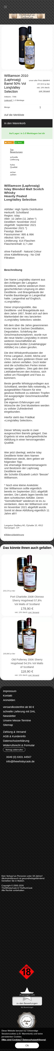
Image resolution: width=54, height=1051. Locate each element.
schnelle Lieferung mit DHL (19, 711)
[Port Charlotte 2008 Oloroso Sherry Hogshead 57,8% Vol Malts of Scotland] (27, 574)
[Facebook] (5, 772)
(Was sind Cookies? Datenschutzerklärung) (24, 1039)
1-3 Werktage (14, 100)
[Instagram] (13, 772)
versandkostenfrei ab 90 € (18, 707)
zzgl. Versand (33, 612)
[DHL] (7, 784)
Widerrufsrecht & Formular (19, 745)
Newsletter (9, 715)
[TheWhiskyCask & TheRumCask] (27, 12)
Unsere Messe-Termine (17, 720)
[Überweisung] (18, 784)
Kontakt (7, 695)
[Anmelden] (32, 7)
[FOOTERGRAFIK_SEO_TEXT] (27, 959)
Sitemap (8, 724)
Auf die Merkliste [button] (14, 114)
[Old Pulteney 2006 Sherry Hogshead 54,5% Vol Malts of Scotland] (27, 636)
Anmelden (9, 700)
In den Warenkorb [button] (15, 123)
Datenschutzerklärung (16, 740)
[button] (5, 7)
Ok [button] (27, 1045)
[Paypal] (30, 784)
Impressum (9, 691)
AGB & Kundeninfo (14, 736)
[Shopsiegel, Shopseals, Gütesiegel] (27, 988)
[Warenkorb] (43, 7)
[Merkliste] (38, 7)
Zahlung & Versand (14, 731)
